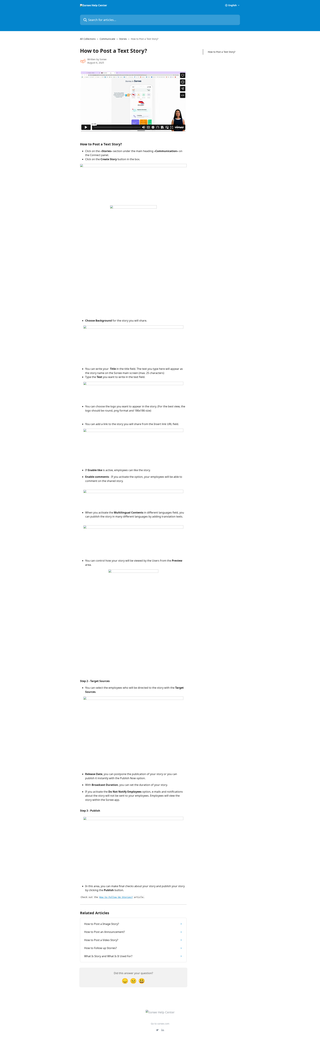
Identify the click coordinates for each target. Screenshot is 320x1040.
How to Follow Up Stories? (116, 897)
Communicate (107, 38)
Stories (123, 38)
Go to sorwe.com (160, 1023)
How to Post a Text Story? (221, 51)
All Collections (88, 38)
